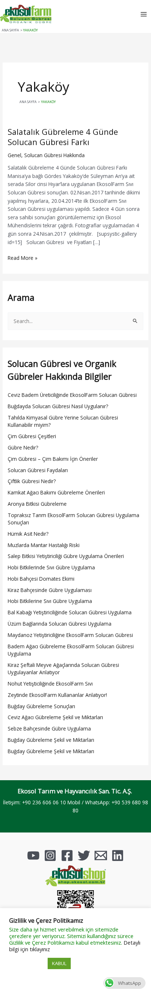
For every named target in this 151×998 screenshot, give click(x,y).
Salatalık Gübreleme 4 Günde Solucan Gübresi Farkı (63, 136)
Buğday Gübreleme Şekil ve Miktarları (51, 739)
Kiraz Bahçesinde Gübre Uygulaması (50, 590)
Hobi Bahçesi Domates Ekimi (41, 578)
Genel (14, 155)
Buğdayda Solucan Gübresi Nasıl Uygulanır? (58, 406)
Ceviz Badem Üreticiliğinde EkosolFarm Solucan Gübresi (72, 394)
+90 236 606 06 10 (44, 802)
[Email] (101, 855)
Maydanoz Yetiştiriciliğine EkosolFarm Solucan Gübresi (70, 634)
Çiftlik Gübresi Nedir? (32, 481)
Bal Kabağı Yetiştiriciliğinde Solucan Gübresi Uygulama (70, 612)
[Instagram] (50, 855)
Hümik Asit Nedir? (28, 533)
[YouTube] (33, 855)
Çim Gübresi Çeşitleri (32, 436)
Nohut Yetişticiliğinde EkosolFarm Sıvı (50, 683)
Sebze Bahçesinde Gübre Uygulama (49, 728)
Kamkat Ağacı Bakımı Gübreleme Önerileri (56, 492)
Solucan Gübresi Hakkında (54, 155)
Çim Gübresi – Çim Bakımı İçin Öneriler (53, 458)
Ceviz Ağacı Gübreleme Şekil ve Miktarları (55, 717)
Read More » (22, 257)
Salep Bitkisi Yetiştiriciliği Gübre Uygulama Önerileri (66, 556)
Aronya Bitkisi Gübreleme (37, 503)
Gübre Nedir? (23, 447)
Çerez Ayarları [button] (27, 963)
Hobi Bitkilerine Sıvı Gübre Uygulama (50, 600)
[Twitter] (84, 855)
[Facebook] (67, 855)
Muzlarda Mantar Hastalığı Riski (44, 545)
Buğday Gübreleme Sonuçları (41, 706)
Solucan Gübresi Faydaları (38, 470)
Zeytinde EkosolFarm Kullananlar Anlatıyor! (57, 694)
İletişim (11, 802)
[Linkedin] (117, 855)
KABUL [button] (59, 963)
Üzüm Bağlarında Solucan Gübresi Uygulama (59, 623)
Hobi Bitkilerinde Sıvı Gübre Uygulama (51, 567)
